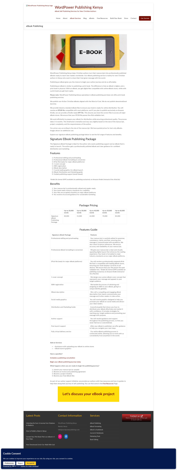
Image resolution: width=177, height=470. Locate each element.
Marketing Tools (95, 436)
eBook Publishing (95, 423)
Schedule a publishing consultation (62, 358)
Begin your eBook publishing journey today (65, 362)
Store (126, 18)
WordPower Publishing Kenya (79, 7)
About (65, 18)
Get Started (145, 18)
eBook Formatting (95, 426)
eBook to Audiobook (96, 430)
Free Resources (102, 18)
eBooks (91, 18)
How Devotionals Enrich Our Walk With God (40, 445)
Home (58, 18)
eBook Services (75, 18)
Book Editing (94, 439)
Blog (85, 18)
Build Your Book (116, 18)
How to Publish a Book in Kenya (36, 431)
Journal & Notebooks (96, 433)
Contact (133, 18)
